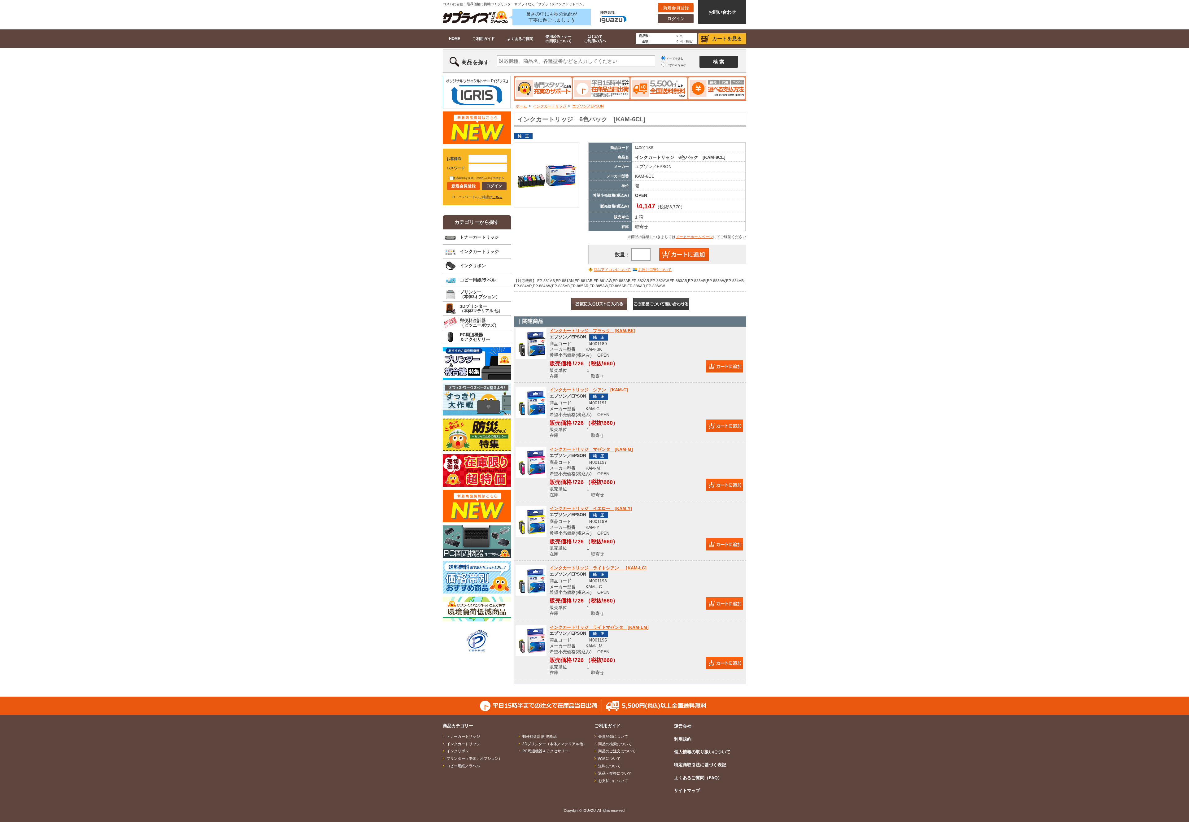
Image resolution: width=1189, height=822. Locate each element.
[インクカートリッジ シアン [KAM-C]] (531, 403)
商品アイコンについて (612, 269)
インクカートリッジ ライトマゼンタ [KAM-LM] (599, 627)
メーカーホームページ (694, 237)
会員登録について (613, 736)
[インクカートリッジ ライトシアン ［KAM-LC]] (531, 580)
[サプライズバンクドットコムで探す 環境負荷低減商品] (477, 609)
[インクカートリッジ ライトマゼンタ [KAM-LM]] (531, 640)
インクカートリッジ (549, 106)
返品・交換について (615, 773)
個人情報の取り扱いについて (702, 751)
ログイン (676, 18)
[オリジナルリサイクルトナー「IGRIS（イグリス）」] (477, 92)
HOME (454, 39)
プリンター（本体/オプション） (480, 294)
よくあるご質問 (520, 39)
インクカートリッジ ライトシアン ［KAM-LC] (598, 567)
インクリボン (473, 265)
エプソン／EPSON (588, 106)
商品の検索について (615, 744)
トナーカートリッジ (479, 237)
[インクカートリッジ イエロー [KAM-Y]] (531, 521)
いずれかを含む (676, 65)
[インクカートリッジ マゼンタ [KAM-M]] (531, 462)
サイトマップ (687, 790)
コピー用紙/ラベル (478, 279)
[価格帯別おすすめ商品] (477, 577)
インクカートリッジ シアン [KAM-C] (589, 389)
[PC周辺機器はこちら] (477, 541)
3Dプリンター (481, 308)
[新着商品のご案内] (477, 127)
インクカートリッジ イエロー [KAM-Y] (591, 508)
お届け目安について (655, 269)
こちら (497, 197)
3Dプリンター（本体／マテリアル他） (554, 744)
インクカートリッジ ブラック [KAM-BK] (592, 330)
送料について (609, 766)
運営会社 (682, 726)
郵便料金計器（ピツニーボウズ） (479, 323)
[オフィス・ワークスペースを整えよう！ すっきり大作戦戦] (477, 399)
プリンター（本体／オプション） (474, 758)
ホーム (521, 106)
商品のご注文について (616, 751)
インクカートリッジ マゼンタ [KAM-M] (591, 449)
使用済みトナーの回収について (559, 38)
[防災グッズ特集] (477, 435)
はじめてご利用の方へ (595, 38)
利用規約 (682, 739)
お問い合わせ (722, 12)
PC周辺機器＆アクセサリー (475, 337)
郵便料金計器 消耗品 (539, 736)
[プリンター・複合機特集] (477, 363)
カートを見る (727, 38)
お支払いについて (613, 781)
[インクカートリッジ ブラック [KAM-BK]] (531, 343)
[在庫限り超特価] (477, 470)
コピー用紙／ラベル (463, 766)
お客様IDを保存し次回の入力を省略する (479, 178)
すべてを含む (675, 58)
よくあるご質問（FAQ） (698, 777)
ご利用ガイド (484, 39)
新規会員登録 (676, 7)
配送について (609, 758)
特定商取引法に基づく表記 (700, 764)
